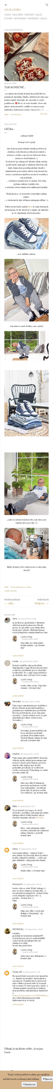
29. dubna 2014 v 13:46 (32, 884)
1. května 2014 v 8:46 (30, 907)
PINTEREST (33, 18)
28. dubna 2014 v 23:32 (30, 754)
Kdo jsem (18, 15)
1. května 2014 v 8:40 (30, 682)
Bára (15, 806)
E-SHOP (8, 18)
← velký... (9, 603)
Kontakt (29, 15)
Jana (15, 618)
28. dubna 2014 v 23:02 (31, 702)
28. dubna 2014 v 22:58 (27, 619)
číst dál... (44, 114)
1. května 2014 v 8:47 (30, 952)
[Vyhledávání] (47, 4)
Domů (7, 15)
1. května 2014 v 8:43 (30, 779)
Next (30, 206)
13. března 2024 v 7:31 (31, 972)
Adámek (13, 591)
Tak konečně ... (15, 87)
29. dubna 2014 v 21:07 (34, 929)
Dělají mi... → (42, 603)
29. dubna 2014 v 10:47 (28, 849)
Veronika (17, 701)
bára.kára (39, 817)
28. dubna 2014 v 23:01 (29, 661)
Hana (15, 849)
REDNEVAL (18, 929)
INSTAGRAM (20, 18)
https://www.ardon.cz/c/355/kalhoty (30, 995)
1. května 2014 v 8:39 (30, 639)
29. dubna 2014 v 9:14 (26, 806)
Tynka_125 (17, 972)
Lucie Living (12, 9)
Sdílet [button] (6, 114)
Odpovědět (18, 656)
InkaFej (16, 754)
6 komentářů (16, 114)
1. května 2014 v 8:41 (30, 727)
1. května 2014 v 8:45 (30, 824)
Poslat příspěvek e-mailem (21, 587)
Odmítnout (29, 1084)
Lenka (16, 661)
